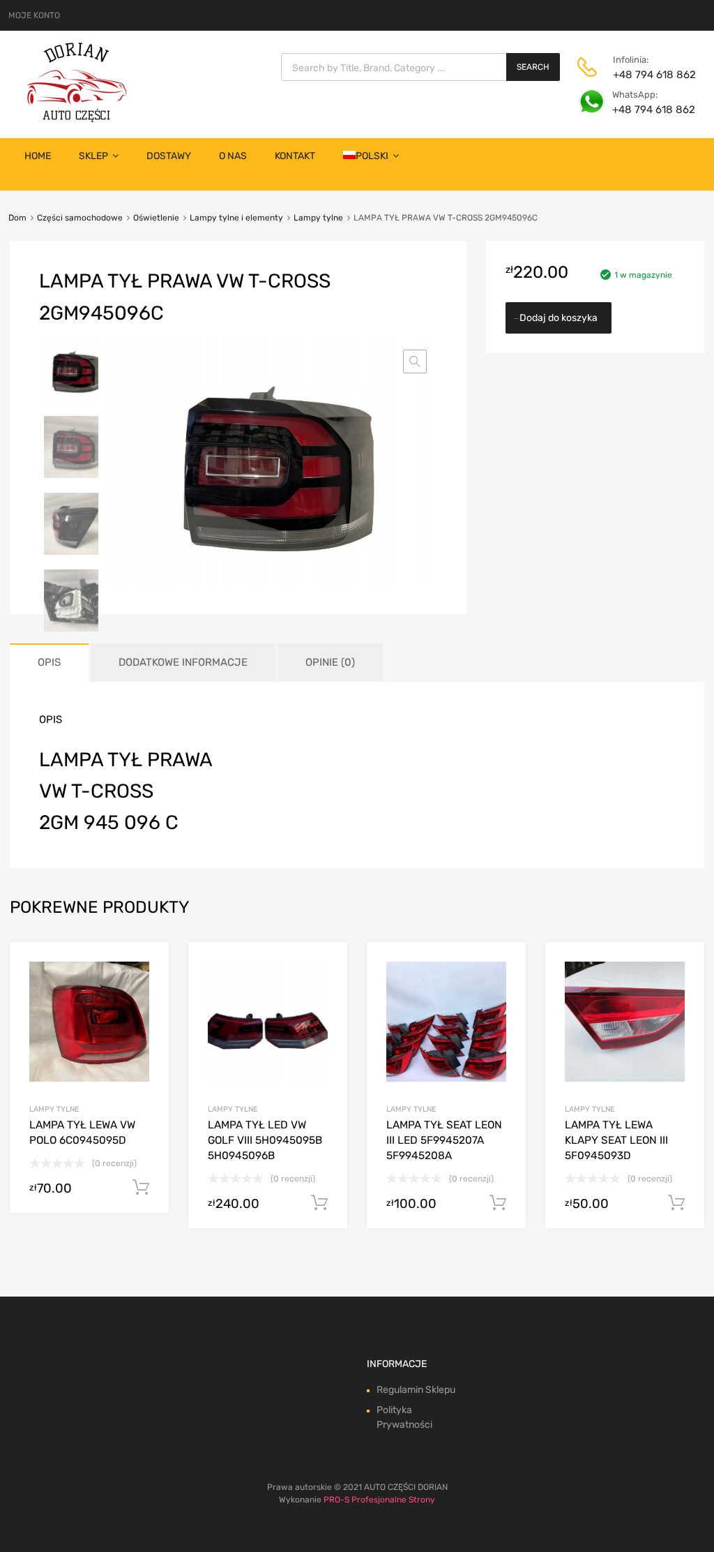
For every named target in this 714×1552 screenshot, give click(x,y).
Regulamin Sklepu (416, 1390)
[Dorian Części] (76, 118)
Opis (49, 662)
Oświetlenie (156, 218)
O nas (233, 156)
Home (37, 156)
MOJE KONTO (34, 15)
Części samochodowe (80, 218)
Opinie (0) (330, 662)
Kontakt (295, 156)
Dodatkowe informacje (183, 662)
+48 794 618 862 (647, 74)
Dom (17, 218)
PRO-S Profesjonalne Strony (379, 1500)
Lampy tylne (318, 218)
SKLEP (93, 156)
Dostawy (168, 156)
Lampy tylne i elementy (236, 218)
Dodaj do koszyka (558, 318)
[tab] (49, 662)
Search (533, 67)
